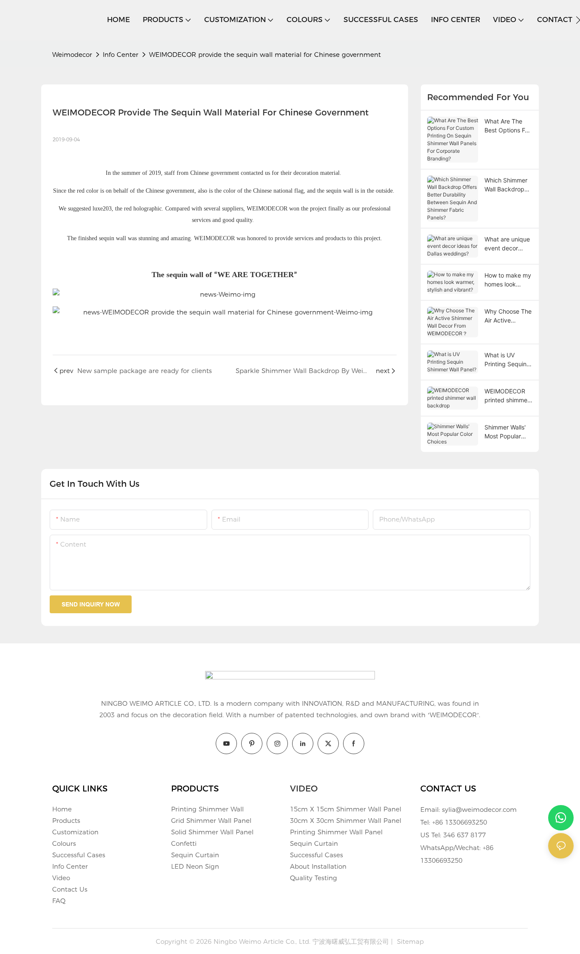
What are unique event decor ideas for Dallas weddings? (507, 244)
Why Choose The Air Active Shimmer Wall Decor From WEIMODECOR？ (508, 316)
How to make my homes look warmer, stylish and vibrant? (507, 280)
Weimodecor (72, 55)
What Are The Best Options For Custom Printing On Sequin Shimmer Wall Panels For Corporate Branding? (507, 126)
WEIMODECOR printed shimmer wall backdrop (506, 395)
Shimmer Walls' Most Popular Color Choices (505, 432)
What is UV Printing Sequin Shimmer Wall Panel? (505, 359)
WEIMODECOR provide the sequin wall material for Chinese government (265, 55)
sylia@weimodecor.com (479, 809)
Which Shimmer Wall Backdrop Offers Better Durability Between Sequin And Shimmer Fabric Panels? (506, 185)
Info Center (120, 55)
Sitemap (409, 941)
